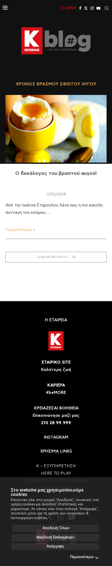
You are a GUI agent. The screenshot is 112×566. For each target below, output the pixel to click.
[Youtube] (98, 8)
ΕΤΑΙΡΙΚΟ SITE (56, 362)
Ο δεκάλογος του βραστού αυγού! (56, 173)
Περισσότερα (82, 557)
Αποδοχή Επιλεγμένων (55, 537)
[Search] (106, 8)
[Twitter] (86, 8)
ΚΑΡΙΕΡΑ (56, 385)
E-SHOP (68, 8)
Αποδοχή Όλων (55, 528)
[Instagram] (92, 8)
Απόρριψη (55, 546)
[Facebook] (80, 8)
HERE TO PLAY (56, 473)
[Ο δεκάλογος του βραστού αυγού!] (56, 129)
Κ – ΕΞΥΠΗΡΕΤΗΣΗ (56, 466)
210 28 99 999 (56, 423)
